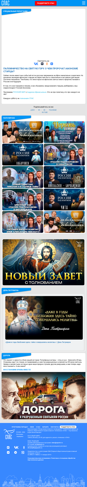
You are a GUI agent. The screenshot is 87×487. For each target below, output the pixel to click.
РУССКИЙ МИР (19, 92)
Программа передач (20, 427)
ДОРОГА (6, 355)
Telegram (52, 110)
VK (39, 110)
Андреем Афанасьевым (36, 92)
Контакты (55, 427)
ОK (44, 110)
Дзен (33, 110)
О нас (38, 427)
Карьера (45, 427)
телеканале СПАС (27, 98)
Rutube (45, 112)
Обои (32, 427)
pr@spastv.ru (39, 444)
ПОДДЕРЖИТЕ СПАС (45, 3)
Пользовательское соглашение (39, 458)
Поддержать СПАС (68, 427)
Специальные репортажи (15, 11)
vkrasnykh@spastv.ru (35, 448)
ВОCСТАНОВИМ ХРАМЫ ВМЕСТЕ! (17, 370)
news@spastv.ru (57, 442)
